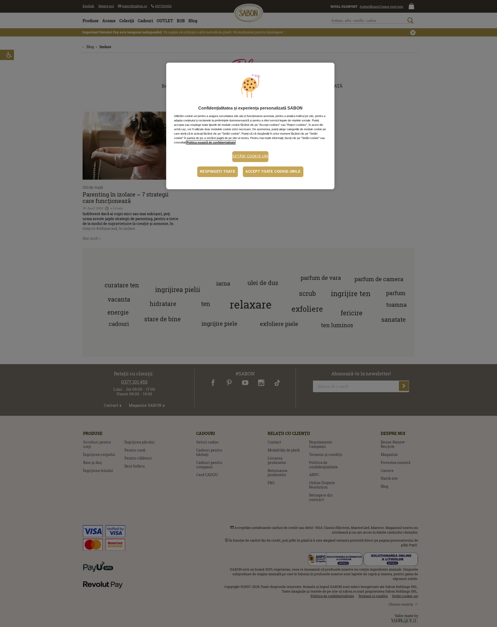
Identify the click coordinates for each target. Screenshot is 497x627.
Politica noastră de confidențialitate (211, 142)
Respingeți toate (217, 171)
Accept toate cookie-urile (273, 171)
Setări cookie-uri (250, 156)
